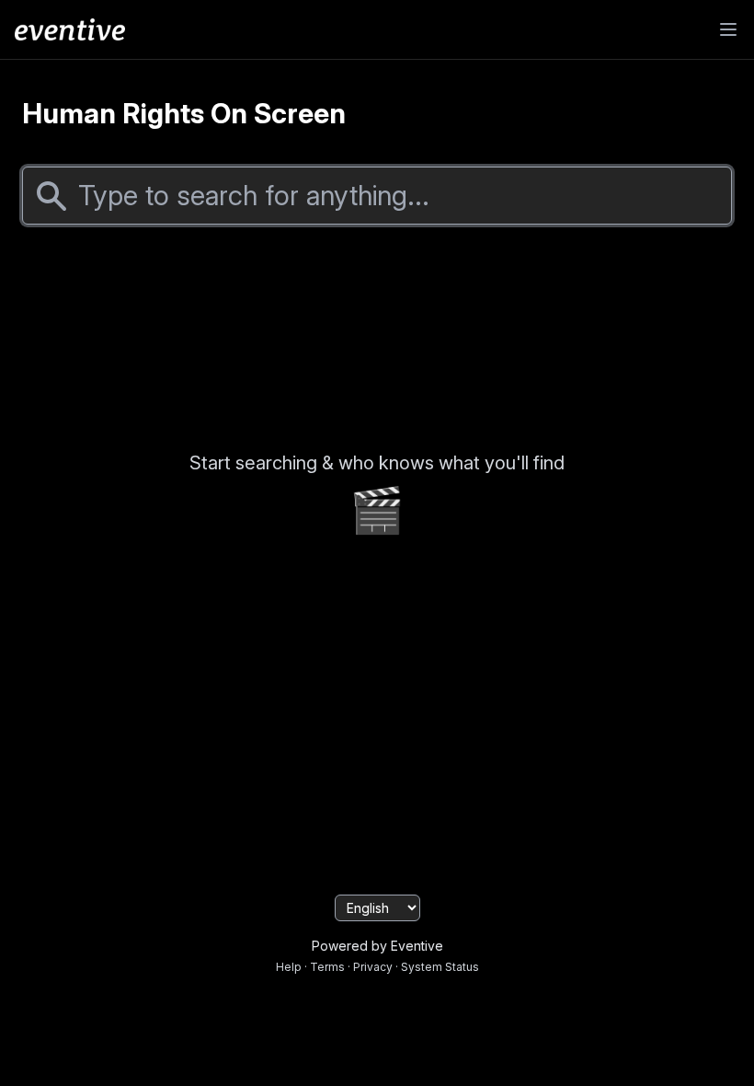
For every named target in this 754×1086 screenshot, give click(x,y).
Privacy (373, 967)
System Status (440, 967)
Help (289, 967)
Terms (327, 967)
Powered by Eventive (377, 945)
